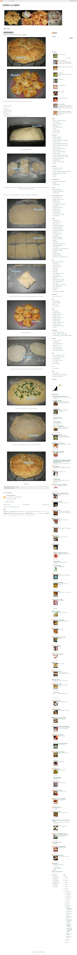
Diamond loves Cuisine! (58, 599)
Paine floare (55, 268)
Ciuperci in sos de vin (62, 791)
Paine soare (55, 271)
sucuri (27, 515)
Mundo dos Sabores (57, 671)
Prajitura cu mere (56, 315)
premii (6, 515)
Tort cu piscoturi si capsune (63, 856)
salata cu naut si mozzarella (63, 752)
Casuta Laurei (56, 692)
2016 (66, 880)
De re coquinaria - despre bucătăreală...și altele (61, 820)
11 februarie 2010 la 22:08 (11, 499)
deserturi (35, 511)
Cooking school (56, 881)
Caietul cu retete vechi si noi (59, 443)
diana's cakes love (56, 518)
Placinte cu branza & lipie (58, 158)
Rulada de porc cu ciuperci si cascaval (60, 256)
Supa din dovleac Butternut (58, 350)
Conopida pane (56, 205)
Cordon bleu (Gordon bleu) (58, 225)
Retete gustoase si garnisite (58, 451)
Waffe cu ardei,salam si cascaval (59, 120)
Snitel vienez (55, 242)
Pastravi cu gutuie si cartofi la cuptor (60, 333)
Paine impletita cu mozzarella (58, 291)
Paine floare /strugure (57, 266)
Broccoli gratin (56, 215)
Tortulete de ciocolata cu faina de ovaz (60, 680)
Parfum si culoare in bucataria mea (60, 743)
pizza (43, 513)
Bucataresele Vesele (57, 417)
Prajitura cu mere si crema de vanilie (63, 495)
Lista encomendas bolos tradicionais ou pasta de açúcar (64, 672)
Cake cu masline (56, 130)
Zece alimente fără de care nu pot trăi (64, 444)
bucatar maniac (56, 561)
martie (67, 903)
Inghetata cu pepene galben (58, 191)
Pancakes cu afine (56, 320)
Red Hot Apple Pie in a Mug (63, 710)
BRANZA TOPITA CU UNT (63, 621)
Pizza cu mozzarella (57, 302)
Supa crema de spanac (57, 348)
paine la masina (35, 513)
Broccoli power (56, 247)
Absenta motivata (61, 735)
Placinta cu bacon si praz (58, 228)
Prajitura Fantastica (61, 718)
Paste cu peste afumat (57, 227)
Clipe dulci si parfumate (58, 654)
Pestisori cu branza (56, 141)
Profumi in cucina (57, 479)
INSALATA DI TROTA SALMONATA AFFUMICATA (64, 436)
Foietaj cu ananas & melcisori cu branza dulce (62, 171)
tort (33, 515)
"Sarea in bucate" (57, 645)
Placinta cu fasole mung (57, 123)
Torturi (59, 646)
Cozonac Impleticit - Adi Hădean (64, 528)
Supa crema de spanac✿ (57, 343)
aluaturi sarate (9, 488)
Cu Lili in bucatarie (57, 400)
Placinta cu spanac (56, 153)
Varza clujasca (56, 223)
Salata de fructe (56, 192)
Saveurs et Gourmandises (58, 426)
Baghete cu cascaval (57, 136)
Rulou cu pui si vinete (57, 222)
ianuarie (67, 940)
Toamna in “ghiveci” (57, 210)
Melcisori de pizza (61, 54)
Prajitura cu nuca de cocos (58, 314)
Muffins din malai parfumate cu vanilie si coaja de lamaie (64, 728)
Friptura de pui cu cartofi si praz (59, 243)
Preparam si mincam (57, 684)
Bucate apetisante (56, 611)
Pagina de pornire (6, 28)
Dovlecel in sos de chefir (58, 207)
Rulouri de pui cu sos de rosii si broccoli (60, 248)
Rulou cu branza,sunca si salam (59, 148)
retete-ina (55, 662)
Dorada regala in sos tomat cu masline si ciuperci (62, 335)
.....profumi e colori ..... (57, 434)
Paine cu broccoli (56, 265)
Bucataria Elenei (56, 510)
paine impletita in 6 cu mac (58, 273)
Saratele (54, 128)
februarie (68, 905)
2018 (66, 876)
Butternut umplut (56, 212)
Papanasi (55, 174)
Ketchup (54, 182)
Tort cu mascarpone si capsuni (59, 356)
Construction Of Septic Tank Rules (59, 562)
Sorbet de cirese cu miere (58, 418)
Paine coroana (56, 263)
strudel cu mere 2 (61, 663)
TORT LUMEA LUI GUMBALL (64, 575)
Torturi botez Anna (61, 782)
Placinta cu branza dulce (62, 98)
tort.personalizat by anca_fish (59, 637)
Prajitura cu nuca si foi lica (58, 317)
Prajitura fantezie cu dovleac (58, 325)
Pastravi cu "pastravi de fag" (58, 332)
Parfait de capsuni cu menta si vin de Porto (61, 822)
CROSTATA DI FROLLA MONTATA (63, 410)
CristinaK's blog (56, 679)
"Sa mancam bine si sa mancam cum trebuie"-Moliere (69, 929)
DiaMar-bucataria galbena (58, 620)
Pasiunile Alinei (56, 769)
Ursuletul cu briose (61, 744)
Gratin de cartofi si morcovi (58, 230)
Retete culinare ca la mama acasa (60, 396)
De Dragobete (56, 310)
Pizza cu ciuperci (56, 306)
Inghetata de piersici (57, 189)
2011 (66, 888)
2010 (66, 890)
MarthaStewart (56, 883)
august (67, 900)
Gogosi (54, 176)
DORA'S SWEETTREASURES (60, 833)
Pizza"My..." (55, 304)
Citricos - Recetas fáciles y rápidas (63, 584)
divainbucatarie (56, 876)
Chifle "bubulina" (56, 160)
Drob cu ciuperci (61, 91)
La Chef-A (55, 760)
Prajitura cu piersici (57, 319)
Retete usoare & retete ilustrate (59, 798)
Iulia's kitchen (56, 781)
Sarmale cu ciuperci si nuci (58, 199)
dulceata (42, 511)
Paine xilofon (55, 288)
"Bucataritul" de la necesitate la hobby (61, 726)
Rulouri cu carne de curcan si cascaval (65, 66)
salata (19, 515)
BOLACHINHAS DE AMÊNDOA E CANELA (62, 467)
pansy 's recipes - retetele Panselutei (60, 493)
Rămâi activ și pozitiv (62, 485)
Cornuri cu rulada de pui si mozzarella (60, 140)
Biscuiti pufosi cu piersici (58, 422)
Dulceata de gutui (56, 184)
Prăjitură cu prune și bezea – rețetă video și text (62, 397)
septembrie (68, 898)
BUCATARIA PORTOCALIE (59, 846)
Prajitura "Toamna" (57, 324)
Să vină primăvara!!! (62, 769)
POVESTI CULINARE (58, 734)
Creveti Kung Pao (61, 799)
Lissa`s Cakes (56, 527)
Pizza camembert (61, 104)
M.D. (59, 545)
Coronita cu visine (56, 169)
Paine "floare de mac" (57, 286)
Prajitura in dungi (56, 312)
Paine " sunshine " (56, 274)
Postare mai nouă (7, 504)
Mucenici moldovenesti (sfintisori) (64, 111)
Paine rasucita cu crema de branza (59, 284)
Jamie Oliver (55, 886)
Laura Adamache (57, 421)
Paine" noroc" (56, 283)
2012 (66, 886)
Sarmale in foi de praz (57, 255)
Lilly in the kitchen (57, 700)
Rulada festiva (61, 73)
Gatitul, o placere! (57, 811)
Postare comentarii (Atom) (14, 506)
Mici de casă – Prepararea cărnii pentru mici (61, 463)
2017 (66, 878)
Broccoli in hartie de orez (58, 245)
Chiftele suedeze (56, 220)
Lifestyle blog (56, 863)
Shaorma (55, 240)
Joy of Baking (56, 880)
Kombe (54, 163)
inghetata (46, 511)
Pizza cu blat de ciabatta (62, 812)
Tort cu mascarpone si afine (58, 355)
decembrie (68, 892)
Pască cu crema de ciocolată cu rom (64, 554)
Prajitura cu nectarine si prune (58, 322)
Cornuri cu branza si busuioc (58, 161)
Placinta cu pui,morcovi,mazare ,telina (60, 155)
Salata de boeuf (56, 373)
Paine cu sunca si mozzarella (58, 279)
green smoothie (56, 368)
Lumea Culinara (56, 591)
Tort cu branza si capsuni (58, 360)
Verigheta (60, 638)
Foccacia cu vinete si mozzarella (59, 151)
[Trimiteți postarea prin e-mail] (17, 486)
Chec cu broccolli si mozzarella (59, 204)
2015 (66, 882)
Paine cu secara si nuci (57, 296)
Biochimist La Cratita (57, 501)
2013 (66, 884)
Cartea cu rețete (10, 5)
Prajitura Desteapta (61, 847)
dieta (39, 511)
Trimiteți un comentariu (9, 501)
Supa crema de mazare (57, 347)
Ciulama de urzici (56, 209)
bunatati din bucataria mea (58, 751)
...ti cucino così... (56, 409)
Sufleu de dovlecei (56, 200)
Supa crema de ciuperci (62, 612)
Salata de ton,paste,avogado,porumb (60, 374)
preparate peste (14, 515)
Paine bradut (55, 269)
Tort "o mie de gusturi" (68, 914)
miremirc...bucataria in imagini (59, 717)
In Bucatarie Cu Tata (57, 790)
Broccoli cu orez (56, 232)
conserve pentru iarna (28, 511)
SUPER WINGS (61, 566)
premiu (9, 515)
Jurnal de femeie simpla (62, 693)
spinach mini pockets (57, 138)
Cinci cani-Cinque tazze (62, 701)
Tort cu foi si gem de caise (63, 502)
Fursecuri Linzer (61, 600)
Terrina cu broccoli (56, 253)
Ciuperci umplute (56, 132)
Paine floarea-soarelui (57, 276)
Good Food (55, 878)
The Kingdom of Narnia (58, 855)
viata (54, 470)
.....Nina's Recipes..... (57, 868)
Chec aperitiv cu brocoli (57, 127)
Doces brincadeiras (57, 565)
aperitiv (21, 511)
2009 (66, 942)
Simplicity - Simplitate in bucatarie (60, 552)
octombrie (68, 896)
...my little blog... (56, 825)
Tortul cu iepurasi (56, 358)
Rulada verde (60, 79)
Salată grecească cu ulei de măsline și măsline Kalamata (63, 402)
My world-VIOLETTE (58, 871)
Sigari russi (55, 608)
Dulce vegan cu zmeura (62, 536)
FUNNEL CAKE (61, 761)
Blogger (43, 952)
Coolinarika (55, 885)
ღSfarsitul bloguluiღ (57, 778)
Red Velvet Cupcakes (62, 826)
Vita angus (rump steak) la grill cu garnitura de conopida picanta (64, 512)
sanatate (23, 515)
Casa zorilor (55, 808)
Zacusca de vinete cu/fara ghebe (59, 181)
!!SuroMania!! (56, 544)
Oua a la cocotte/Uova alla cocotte (63, 685)
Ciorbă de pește (56, 342)
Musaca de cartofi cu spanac (58, 214)
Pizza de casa (60, 452)
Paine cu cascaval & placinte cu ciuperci (60, 156)
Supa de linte (60, 629)
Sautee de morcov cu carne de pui (64, 592)
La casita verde (56, 466)
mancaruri (6, 513)
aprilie (67, 901)
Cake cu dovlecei (56, 122)
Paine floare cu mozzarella (58, 261)
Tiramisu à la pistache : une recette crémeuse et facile (63, 427)
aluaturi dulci (5, 511)
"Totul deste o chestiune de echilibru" (68, 925)
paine (13, 488)
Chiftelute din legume (57, 237)
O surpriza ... (55, 843)
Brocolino (55, 251)
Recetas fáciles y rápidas (58, 582)
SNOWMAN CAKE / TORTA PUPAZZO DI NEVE (63, 835)
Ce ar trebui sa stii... (62, 471)
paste (40, 513)
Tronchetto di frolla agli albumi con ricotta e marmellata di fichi (61, 481)
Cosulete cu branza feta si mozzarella (60, 143)
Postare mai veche (45, 504)
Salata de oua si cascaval (58, 376)
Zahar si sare (56, 535)
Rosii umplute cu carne (57, 233)
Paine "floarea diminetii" (58, 281)
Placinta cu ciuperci (57, 150)
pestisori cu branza (61, 85)
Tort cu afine (55, 361)
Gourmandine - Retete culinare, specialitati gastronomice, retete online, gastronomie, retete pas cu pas (62, 461)
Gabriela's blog (56, 574)
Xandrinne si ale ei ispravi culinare (60, 484)
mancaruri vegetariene (18, 513)
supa (30, 515)
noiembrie (68, 894)
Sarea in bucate (9, 495)
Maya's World (56, 628)
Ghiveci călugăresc (61, 60)
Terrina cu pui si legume (57, 238)
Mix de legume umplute (57, 250)
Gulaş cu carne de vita (57, 340)
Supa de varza (56, 345)
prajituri (47, 513)
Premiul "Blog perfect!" (68, 917)
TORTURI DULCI (57, 807)
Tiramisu (55, 327)
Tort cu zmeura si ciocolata (58, 864)
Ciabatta (54, 289)
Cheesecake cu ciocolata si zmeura (63, 520)
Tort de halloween (56, 363)
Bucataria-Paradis (57, 709)
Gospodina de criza (57, 842)
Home (54, 869)
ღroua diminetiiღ (57, 777)
